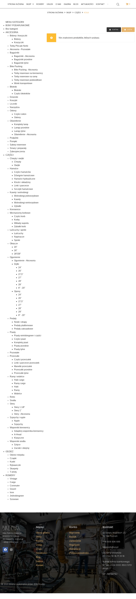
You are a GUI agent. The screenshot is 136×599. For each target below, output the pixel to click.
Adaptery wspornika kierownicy (28, 431)
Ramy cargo (20, 383)
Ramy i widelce (17, 376)
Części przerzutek (22, 359)
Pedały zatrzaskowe (23, 329)
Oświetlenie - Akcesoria (25, 134)
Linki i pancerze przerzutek (26, 363)
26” (15, 250)
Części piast (20, 339)
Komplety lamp (21, 124)
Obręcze (14, 243)
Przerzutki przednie (23, 369)
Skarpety (14, 468)
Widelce (18, 393)
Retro (12, 397)
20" (15, 247)
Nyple (17, 421)
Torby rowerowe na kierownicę (28, 73)
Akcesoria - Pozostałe (20, 49)
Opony (17, 291)
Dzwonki (14, 97)
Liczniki (13, 104)
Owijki (17, 165)
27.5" (20, 274)
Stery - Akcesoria (22, 414)
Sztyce (17, 444)
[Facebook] (5, 549)
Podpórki (14, 138)
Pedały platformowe (23, 325)
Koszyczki (19, 42)
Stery (12, 404)
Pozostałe (14, 352)
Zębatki (17, 206)
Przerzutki (14, 356)
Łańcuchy (18, 233)
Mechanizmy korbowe (20, 213)
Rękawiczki (15, 465)
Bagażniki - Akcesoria (24, 56)
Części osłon (20, 114)
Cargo (13, 482)
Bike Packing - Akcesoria (26, 70)
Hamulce (14, 168)
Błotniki (13, 87)
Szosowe (14, 499)
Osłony (13, 110)
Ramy (17, 390)
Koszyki (13, 100)
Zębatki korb (20, 226)
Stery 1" (18, 410)
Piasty (13, 332)
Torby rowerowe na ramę (25, 76)
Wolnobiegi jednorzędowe (26, 196)
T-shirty (13, 472)
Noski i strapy (20, 322)
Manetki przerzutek (23, 366)
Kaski (12, 462)
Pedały (13, 318)
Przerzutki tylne (21, 373)
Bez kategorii (12, 29)
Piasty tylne (19, 349)
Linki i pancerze (21, 185)
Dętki (16, 264)
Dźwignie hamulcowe (24, 175)
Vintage (13, 479)
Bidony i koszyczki (18, 35)
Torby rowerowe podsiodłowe (28, 80)
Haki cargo (19, 380)
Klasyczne (19, 438)
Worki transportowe (23, 83)
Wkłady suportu (21, 223)
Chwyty (17, 162)
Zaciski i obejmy (21, 448)
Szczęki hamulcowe (23, 189)
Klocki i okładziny (22, 182)
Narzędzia (15, 107)
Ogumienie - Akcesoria (24, 260)
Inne (12, 492)
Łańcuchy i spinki (18, 230)
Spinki (17, 240)
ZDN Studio (39, 584)
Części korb (19, 216)
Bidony (17, 39)
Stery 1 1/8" (19, 407)
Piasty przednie (21, 346)
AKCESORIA (12, 32)
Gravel (13, 489)
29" (20, 284)
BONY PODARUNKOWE (18, 25)
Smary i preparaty (18, 148)
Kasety (17, 199)
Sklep (68, 12)
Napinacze (19, 237)
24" (20, 267)
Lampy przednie (21, 128)
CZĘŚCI (78, 12)
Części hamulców (22, 172)
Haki (16, 387)
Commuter (15, 485)
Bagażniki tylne (21, 63)
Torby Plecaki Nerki (19, 46)
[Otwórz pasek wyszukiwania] (118, 4)
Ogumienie (15, 257)
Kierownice (15, 209)
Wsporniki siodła (18, 441)
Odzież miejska (17, 455)
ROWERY (10, 475)
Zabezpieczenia (17, 151)
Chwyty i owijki (17, 158)
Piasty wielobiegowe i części (27, 335)
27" (20, 277)
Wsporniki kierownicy (20, 427)
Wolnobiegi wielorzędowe (26, 202)
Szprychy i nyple (17, 417)
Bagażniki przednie (23, 59)
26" (20, 271)
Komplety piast (21, 342)
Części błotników (22, 93)
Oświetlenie (15, 121)
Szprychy (18, 424)
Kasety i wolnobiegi (19, 192)
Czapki (13, 458)
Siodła (13, 400)
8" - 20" (21, 288)
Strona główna (55, 12)
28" (20, 281)
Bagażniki (14, 53)
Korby (17, 220)
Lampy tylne (20, 131)
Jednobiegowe (17, 496)
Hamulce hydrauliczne (24, 179)
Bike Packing (16, 66)
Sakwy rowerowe (18, 145)
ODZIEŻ (9, 451)
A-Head (17, 434)
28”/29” (17, 254)
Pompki (13, 141)
